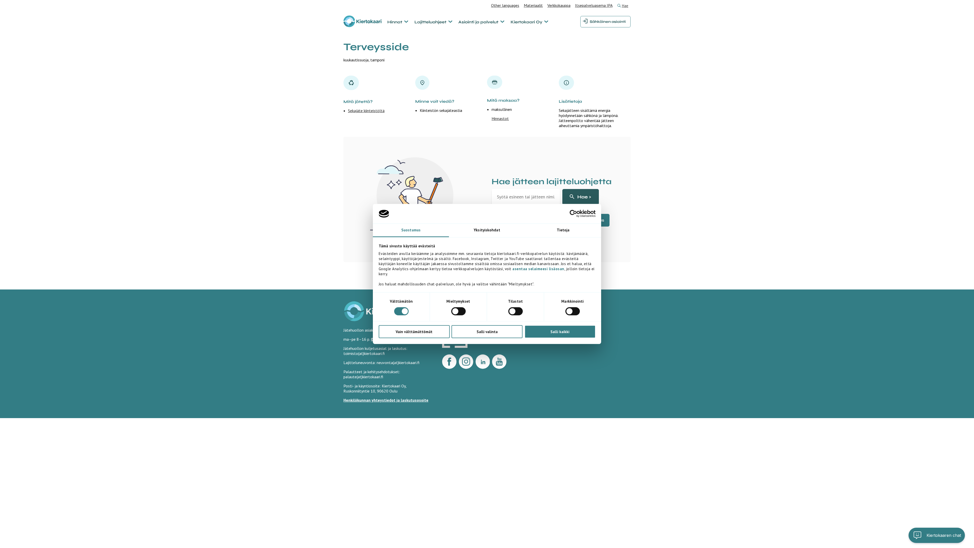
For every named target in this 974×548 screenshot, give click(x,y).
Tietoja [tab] (563, 230)
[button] (937, 535)
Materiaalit (533, 5)
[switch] (458, 311)
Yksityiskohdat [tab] (487, 230)
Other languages (505, 5)
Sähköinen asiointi (608, 22)
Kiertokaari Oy (526, 22)
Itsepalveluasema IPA (594, 5)
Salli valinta (487, 331)
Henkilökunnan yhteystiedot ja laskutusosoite (385, 400)
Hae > (584, 197)
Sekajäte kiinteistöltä (366, 110)
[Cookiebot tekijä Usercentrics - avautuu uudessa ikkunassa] (573, 213)
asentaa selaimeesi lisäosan (538, 268)
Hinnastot (500, 118)
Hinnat (394, 22)
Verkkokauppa (558, 5)
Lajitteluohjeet (430, 22)
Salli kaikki (559, 331)
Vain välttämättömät (414, 331)
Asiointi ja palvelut (478, 22)
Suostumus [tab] (411, 230)
